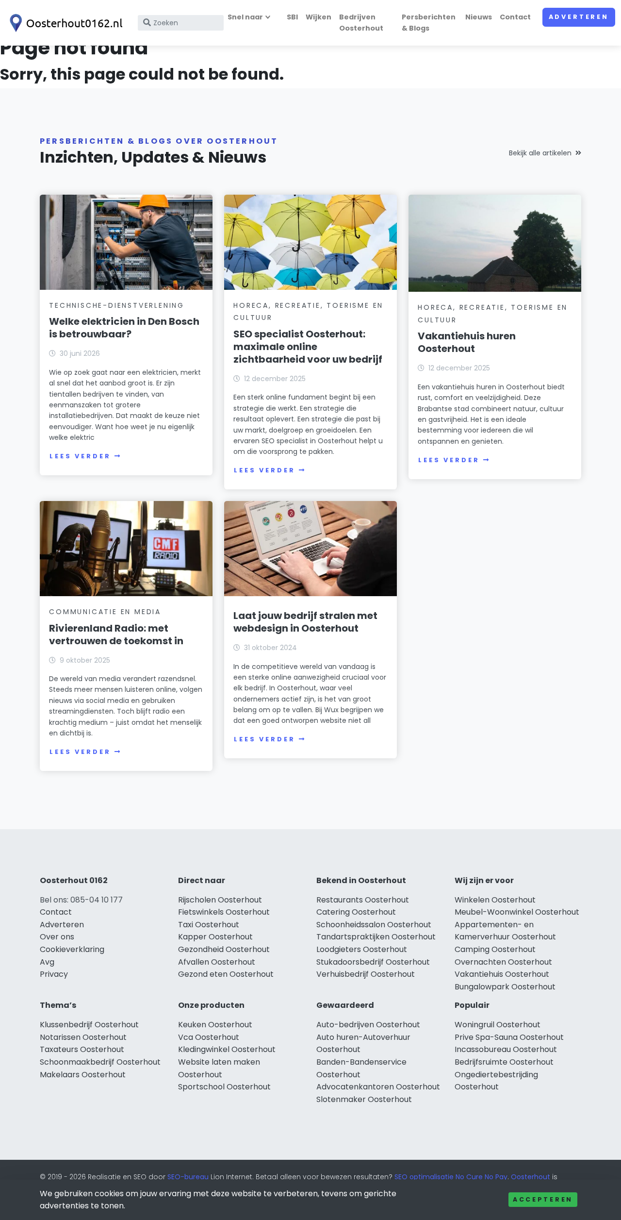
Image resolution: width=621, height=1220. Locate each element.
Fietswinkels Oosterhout (224, 912)
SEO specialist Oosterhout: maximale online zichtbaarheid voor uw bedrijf (307, 346)
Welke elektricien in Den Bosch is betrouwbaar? (124, 328)
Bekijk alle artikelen (540, 153)
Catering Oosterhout (356, 912)
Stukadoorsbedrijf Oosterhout (373, 962)
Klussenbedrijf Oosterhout (89, 1024)
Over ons (57, 936)
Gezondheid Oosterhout (224, 949)
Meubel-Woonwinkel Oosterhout (517, 912)
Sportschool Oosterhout (224, 1086)
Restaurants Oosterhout (362, 899)
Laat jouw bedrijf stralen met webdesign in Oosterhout (305, 622)
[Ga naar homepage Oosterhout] (64, 23)
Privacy (54, 974)
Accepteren (543, 1199)
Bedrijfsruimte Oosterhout (504, 1062)
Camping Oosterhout (495, 949)
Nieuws (478, 17)
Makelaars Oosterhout (83, 1074)
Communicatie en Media (105, 612)
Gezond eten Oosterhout (226, 974)
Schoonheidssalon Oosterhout (373, 924)
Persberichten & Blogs (429, 22)
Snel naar (245, 17)
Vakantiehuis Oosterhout (502, 974)
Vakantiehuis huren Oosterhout (467, 342)
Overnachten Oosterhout (503, 962)
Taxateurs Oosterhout (82, 1049)
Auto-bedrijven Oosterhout (368, 1024)
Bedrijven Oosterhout (361, 22)
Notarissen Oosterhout (83, 1037)
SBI (292, 17)
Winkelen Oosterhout (495, 899)
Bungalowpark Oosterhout (505, 986)
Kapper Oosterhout (215, 936)
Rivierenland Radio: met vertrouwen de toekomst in (116, 634)
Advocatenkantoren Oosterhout (378, 1086)
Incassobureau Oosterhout (506, 1049)
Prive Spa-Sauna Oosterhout (509, 1037)
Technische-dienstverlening (116, 305)
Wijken (318, 17)
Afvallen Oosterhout (216, 962)
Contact (515, 17)
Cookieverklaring (72, 949)
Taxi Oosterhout (208, 924)
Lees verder (80, 456)
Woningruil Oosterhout (497, 1024)
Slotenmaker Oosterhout (364, 1099)
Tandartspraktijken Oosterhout (376, 936)
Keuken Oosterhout (215, 1024)
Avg (47, 962)
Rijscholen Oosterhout (220, 899)
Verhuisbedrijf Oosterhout (365, 974)
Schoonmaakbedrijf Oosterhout (100, 1062)
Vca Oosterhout (208, 1037)
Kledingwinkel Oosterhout (227, 1049)
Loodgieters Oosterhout (361, 949)
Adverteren (579, 17)
